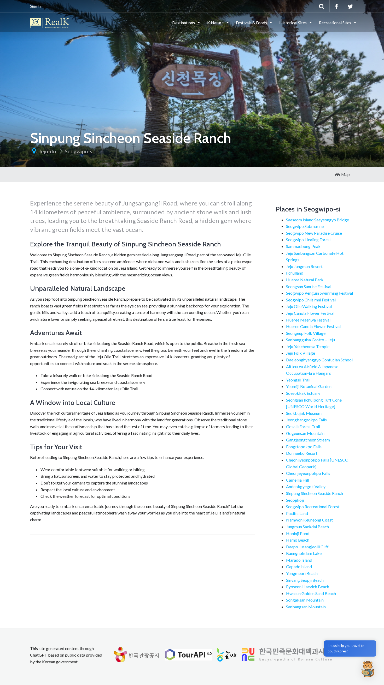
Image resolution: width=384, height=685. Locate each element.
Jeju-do (47, 151)
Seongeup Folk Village (305, 333)
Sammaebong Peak (303, 246)
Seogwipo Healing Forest (308, 239)
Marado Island (299, 559)
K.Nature (215, 22)
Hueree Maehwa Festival (308, 319)
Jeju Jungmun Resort (304, 266)
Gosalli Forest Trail (303, 426)
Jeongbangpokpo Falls (306, 419)
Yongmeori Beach (302, 573)
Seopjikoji (295, 500)
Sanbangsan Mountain (306, 606)
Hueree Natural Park (304, 279)
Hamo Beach (297, 539)
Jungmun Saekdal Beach (307, 526)
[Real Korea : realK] (49, 22)
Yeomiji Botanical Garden (308, 386)
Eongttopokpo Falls (304, 446)
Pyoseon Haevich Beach (307, 586)
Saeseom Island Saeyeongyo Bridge (317, 219)
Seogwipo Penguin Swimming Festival (319, 292)
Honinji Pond (297, 533)
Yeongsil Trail (298, 379)
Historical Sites (293, 22)
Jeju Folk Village (300, 352)
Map (345, 174)
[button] (367, 668)
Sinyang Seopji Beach (305, 580)
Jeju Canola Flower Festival (310, 313)
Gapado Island (299, 566)
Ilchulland (294, 272)
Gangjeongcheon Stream (308, 439)
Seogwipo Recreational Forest (313, 506)
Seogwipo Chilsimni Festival (311, 299)
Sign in (35, 6)
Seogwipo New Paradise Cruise (314, 233)
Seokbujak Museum (304, 413)
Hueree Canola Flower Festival (313, 326)
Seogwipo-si (79, 151)
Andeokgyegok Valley (305, 486)
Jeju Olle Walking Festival (309, 306)
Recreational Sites (335, 22)
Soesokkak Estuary (303, 393)
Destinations (184, 22)
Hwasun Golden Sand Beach (311, 593)
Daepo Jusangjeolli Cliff (307, 546)
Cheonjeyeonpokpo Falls (308, 473)
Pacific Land (297, 513)
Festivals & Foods (252, 22)
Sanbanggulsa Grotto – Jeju (310, 339)
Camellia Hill (297, 479)
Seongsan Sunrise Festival (308, 286)
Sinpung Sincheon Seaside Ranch (314, 493)
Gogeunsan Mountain (305, 433)
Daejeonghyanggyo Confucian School (319, 359)
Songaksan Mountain (305, 599)
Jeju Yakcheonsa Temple (307, 346)
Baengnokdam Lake (304, 553)
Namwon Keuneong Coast (309, 519)
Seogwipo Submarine (305, 226)
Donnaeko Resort (301, 453)
